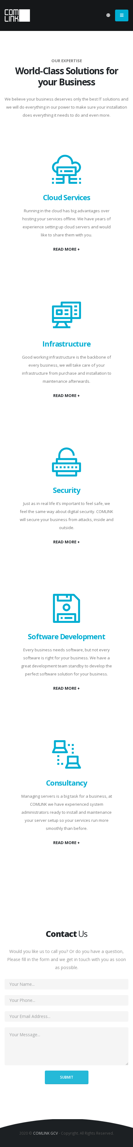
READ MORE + (66, 249)
